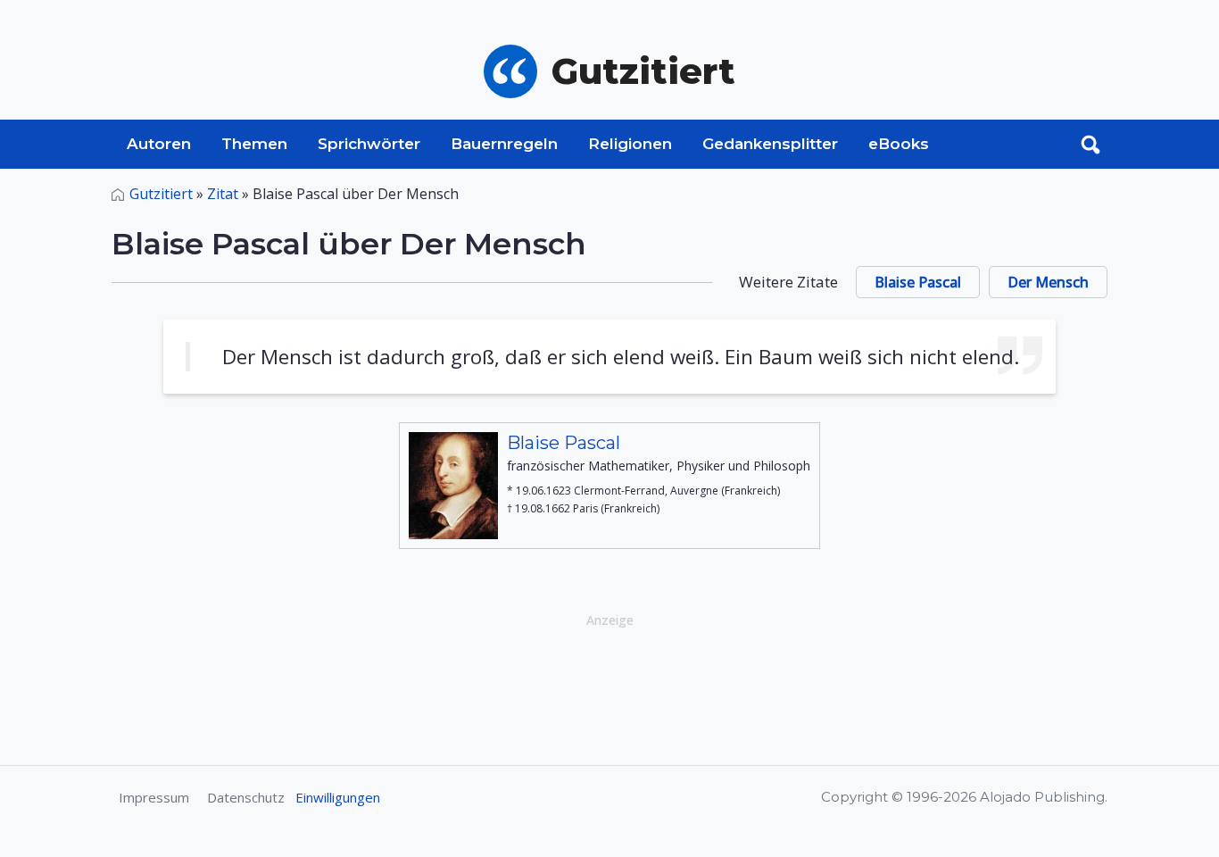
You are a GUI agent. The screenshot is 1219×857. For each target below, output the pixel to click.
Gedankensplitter (770, 144)
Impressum (154, 797)
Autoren (159, 144)
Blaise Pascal (918, 282)
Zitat (222, 194)
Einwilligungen (337, 797)
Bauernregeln (504, 144)
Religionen (630, 144)
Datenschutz (246, 797)
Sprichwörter (369, 144)
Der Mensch (1048, 282)
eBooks (898, 144)
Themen (254, 144)
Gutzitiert (161, 194)
